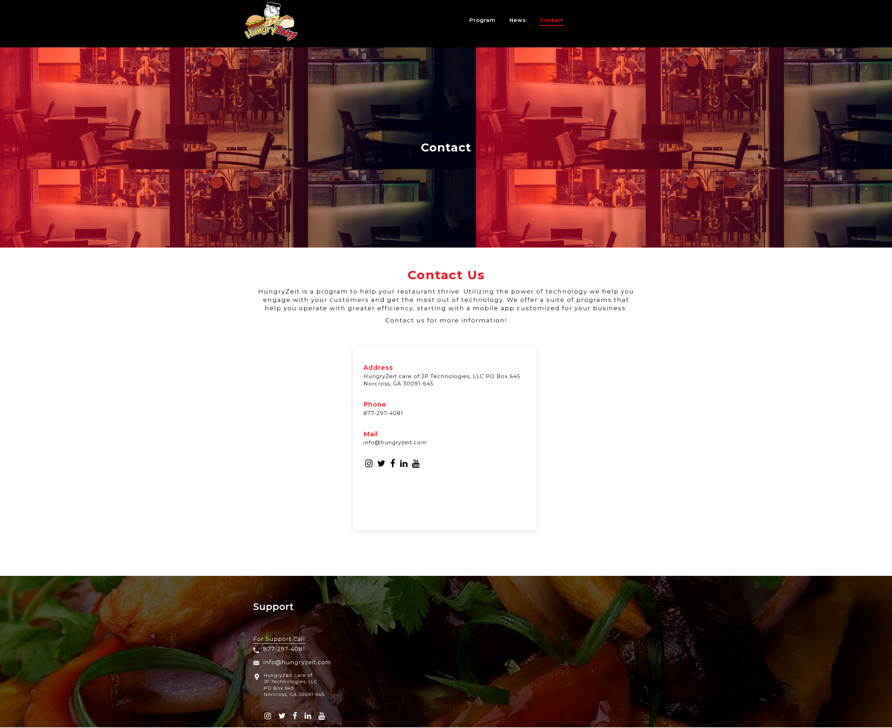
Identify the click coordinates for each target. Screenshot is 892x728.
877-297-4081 (383, 413)
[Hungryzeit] (271, 23)
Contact (551, 20)
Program (482, 20)
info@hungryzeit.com (395, 442)
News (517, 20)
